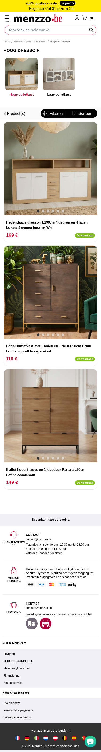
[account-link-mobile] (78, 18)
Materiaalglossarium (17, 668)
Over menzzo (12, 703)
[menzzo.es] (74, 737)
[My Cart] (84, 17)
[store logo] (43, 18)
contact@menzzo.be (39, 608)
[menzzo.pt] (83, 737)
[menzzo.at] (55, 737)
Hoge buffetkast (21, 94)
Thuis (7, 41)
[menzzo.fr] (17, 737)
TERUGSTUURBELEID (18, 661)
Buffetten (41, 41)
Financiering (11, 675)
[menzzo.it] (36, 737)
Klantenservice (13, 683)
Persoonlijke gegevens (18, 710)
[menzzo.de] (27, 737)
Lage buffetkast (59, 94)
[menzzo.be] (64, 737)
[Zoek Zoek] (91, 30)
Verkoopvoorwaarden (17, 717)
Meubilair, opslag (23, 41)
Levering (9, 653)
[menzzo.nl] (46, 737)
